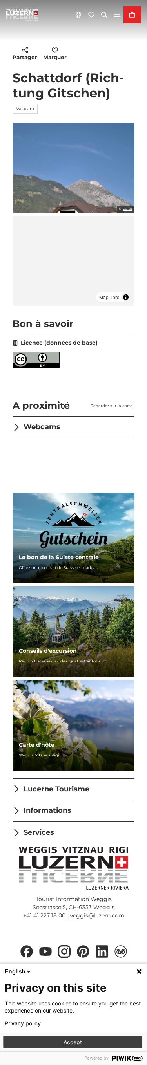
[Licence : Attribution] (36, 366)
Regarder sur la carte (111, 405)
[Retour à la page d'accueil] (22, 15)
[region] (73, 260)
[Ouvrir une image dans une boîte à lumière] (74, 868)
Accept (73, 1042)
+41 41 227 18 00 (44, 915)
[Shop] (132, 14)
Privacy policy (23, 1023)
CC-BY (127, 209)
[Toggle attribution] (126, 297)
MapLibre (109, 297)
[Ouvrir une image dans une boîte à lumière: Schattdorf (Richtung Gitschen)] (73, 168)
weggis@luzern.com (96, 915)
